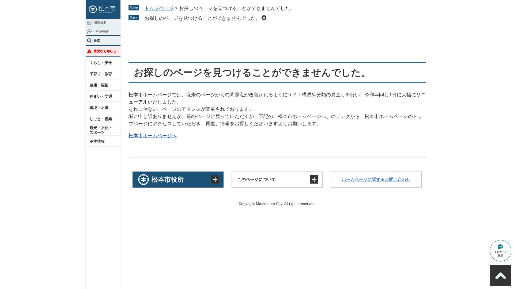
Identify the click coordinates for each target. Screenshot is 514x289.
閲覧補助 (100, 23)
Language (101, 31)
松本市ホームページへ (152, 135)
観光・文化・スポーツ (101, 130)
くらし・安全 (101, 62)
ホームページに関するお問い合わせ (376, 179)
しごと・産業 (101, 119)
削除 (264, 17)
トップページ (159, 8)
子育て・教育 (101, 74)
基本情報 (97, 141)
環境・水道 (99, 107)
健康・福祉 (99, 85)
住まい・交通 (101, 96)
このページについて (256, 179)
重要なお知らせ (105, 51)
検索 (97, 41)
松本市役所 (168, 179)
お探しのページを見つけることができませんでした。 (202, 18)
